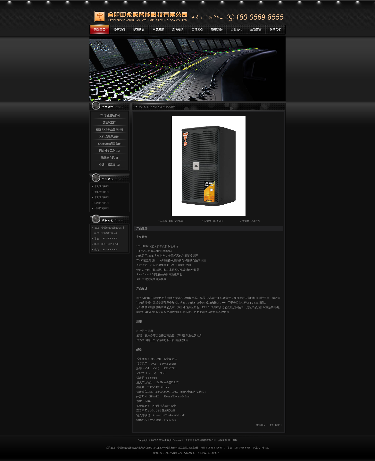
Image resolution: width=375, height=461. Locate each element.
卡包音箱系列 (102, 186)
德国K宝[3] (109, 122)
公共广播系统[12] (109, 164)
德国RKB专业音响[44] (109, 129)
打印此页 (261, 425)
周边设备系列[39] (109, 150)
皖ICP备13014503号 (209, 453)
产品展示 (170, 106)
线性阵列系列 (102, 202)
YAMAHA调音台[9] (109, 143)
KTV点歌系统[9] (109, 136)
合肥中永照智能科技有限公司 (200, 440)
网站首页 (157, 106)
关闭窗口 (275, 425)
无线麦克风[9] (109, 157)
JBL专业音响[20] (109, 115)
